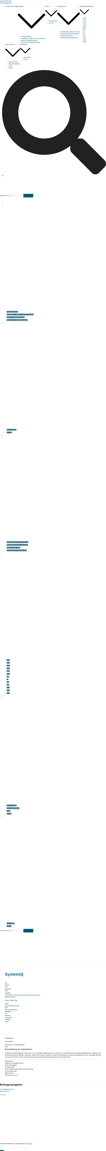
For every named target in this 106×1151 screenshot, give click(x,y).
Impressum (3, 1094)
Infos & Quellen (9, 44)
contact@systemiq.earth (12, 1005)
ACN (84, 18)
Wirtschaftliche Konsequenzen (69, 37)
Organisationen (84, 6)
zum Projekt (26, 57)
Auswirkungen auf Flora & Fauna (70, 31)
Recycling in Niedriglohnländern (30, 42)
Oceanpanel (8, 1017)
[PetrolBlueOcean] (5, 3)
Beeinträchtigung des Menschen (69, 33)
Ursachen (21, 6)
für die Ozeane (53, 21)
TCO (84, 24)
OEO (84, 28)
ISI (84, 32)
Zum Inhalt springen (6, 1)
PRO (84, 20)
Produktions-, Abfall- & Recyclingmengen (33, 38)
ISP (84, 30)
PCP (84, 38)
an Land (51, 23)
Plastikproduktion (26, 36)
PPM (84, 42)
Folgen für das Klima (66, 35)
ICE (84, 34)
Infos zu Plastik (13, 61)
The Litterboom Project (7, 1089)
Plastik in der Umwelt (11, 6)
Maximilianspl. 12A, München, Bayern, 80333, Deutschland (22, 995)
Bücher (11, 67)
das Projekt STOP (56, 1057)
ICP (84, 36)
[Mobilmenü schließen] (0, 198)
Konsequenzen (61, 6)
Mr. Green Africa (4, 1091)
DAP (84, 26)
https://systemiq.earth (11, 1009)
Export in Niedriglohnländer (29, 40)
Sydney (30, 1143)
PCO (84, 22)
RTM (84, 40)
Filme (10, 65)
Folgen (47, 6)
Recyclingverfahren (14, 63)
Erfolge (91, 6)
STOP (7, 1021)
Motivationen (24, 44)
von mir (25, 59)
